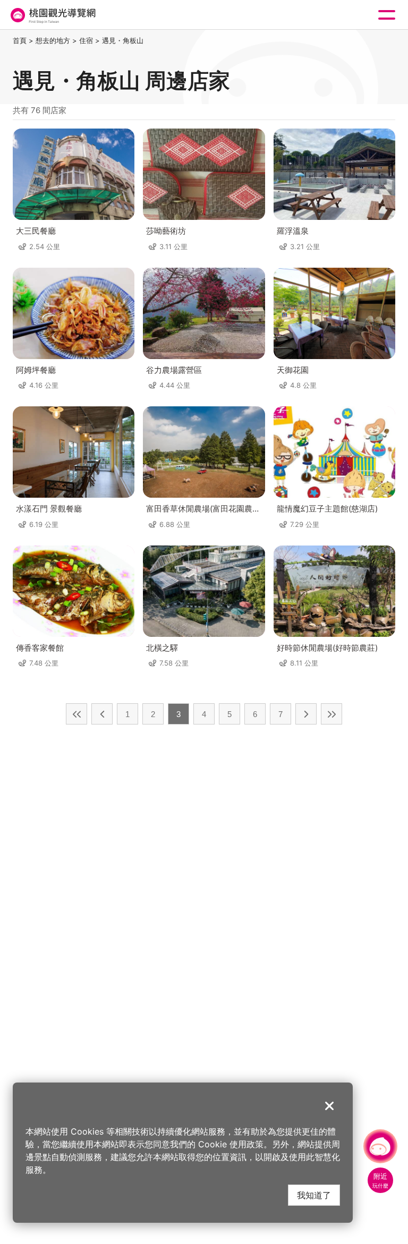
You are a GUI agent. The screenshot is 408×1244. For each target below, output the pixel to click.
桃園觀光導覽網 (52, 15)
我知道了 (314, 1195)
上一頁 (102, 714)
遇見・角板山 (122, 40)
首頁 (20, 40)
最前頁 (76, 714)
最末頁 (331, 714)
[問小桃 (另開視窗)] (380, 1146)
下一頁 (306, 714)
